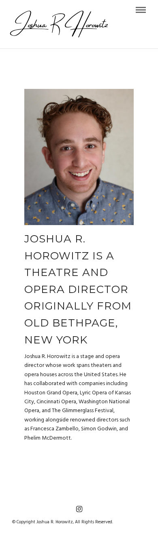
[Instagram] (79, 509)
